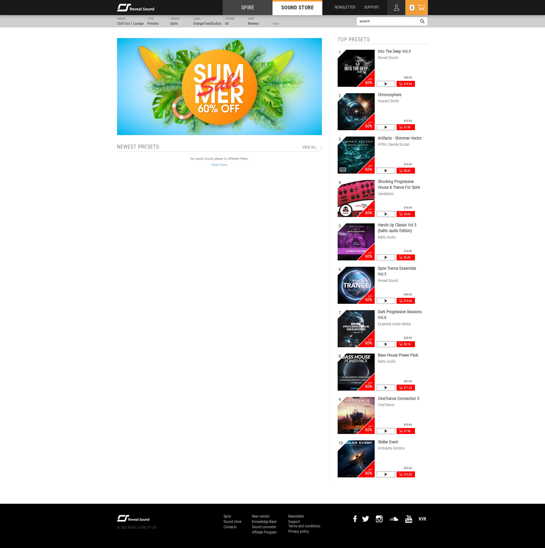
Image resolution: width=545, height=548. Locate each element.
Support (294, 521)
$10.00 (408, 474)
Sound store (232, 521)
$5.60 (407, 214)
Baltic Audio (387, 237)
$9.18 (407, 344)
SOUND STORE (297, 7)
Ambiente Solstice (391, 448)
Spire (227, 516)
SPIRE (247, 7)
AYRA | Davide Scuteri (394, 144)
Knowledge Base (264, 521)
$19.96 (408, 84)
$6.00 (407, 257)
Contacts (230, 527)
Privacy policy (298, 531)
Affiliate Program (264, 532)
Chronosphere (389, 94)
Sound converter (264, 527)
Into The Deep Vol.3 (394, 51)
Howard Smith (388, 101)
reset (275, 23)
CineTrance (386, 404)
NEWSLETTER (345, 7)
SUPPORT (371, 7)
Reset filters (219, 165)
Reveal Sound (388, 57)
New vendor (261, 516)
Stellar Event (388, 441)
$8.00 (407, 170)
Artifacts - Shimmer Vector (400, 138)
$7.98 (407, 127)
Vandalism (386, 193)
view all (309, 147)
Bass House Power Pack (398, 355)
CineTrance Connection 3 (398, 398)
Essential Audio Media (394, 324)
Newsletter (296, 516)
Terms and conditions (304, 526)
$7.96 (407, 431)
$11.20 (408, 387)
